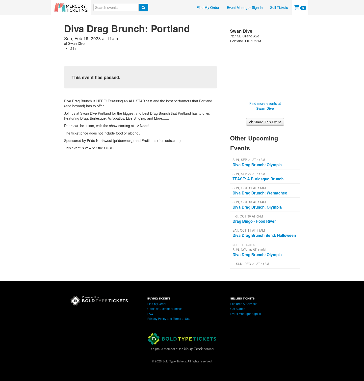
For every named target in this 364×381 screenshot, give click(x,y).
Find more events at (265, 106)
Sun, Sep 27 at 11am (249, 174)
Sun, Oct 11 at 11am (249, 188)
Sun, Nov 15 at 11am (249, 249)
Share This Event (267, 121)
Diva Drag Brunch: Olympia (257, 164)
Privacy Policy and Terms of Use (168, 318)
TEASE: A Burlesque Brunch (258, 179)
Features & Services (243, 303)
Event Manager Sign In (245, 7)
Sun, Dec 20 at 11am (252, 264)
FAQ (150, 313)
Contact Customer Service (164, 308)
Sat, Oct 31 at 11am (249, 230)
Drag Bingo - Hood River (254, 221)
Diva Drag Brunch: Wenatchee (260, 193)
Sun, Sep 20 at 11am (249, 160)
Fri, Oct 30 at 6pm (248, 216)
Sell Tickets (279, 7)
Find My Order (208, 7)
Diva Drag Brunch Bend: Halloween (264, 235)
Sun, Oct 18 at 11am (249, 202)
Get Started (237, 308)
